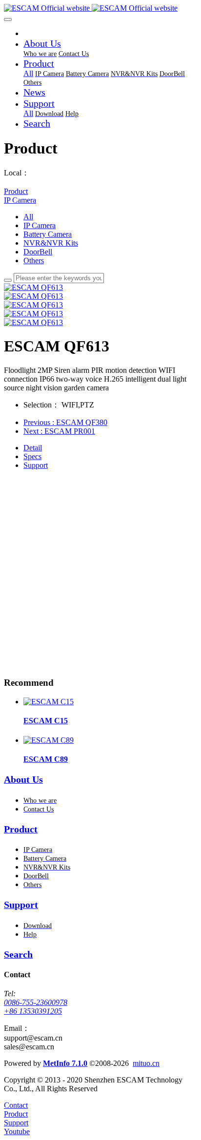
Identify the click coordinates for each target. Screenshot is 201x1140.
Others (33, 260)
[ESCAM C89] (48, 740)
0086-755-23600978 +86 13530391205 (35, 1006)
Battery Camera (47, 234)
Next (59, 431)
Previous (65, 422)
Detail (32, 448)
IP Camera (20, 200)
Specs (32, 456)
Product (16, 191)
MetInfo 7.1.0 (65, 1063)
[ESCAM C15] (48, 701)
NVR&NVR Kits (50, 243)
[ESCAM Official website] (100, 8)
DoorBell (37, 252)
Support (35, 465)
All (28, 73)
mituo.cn (146, 1063)
